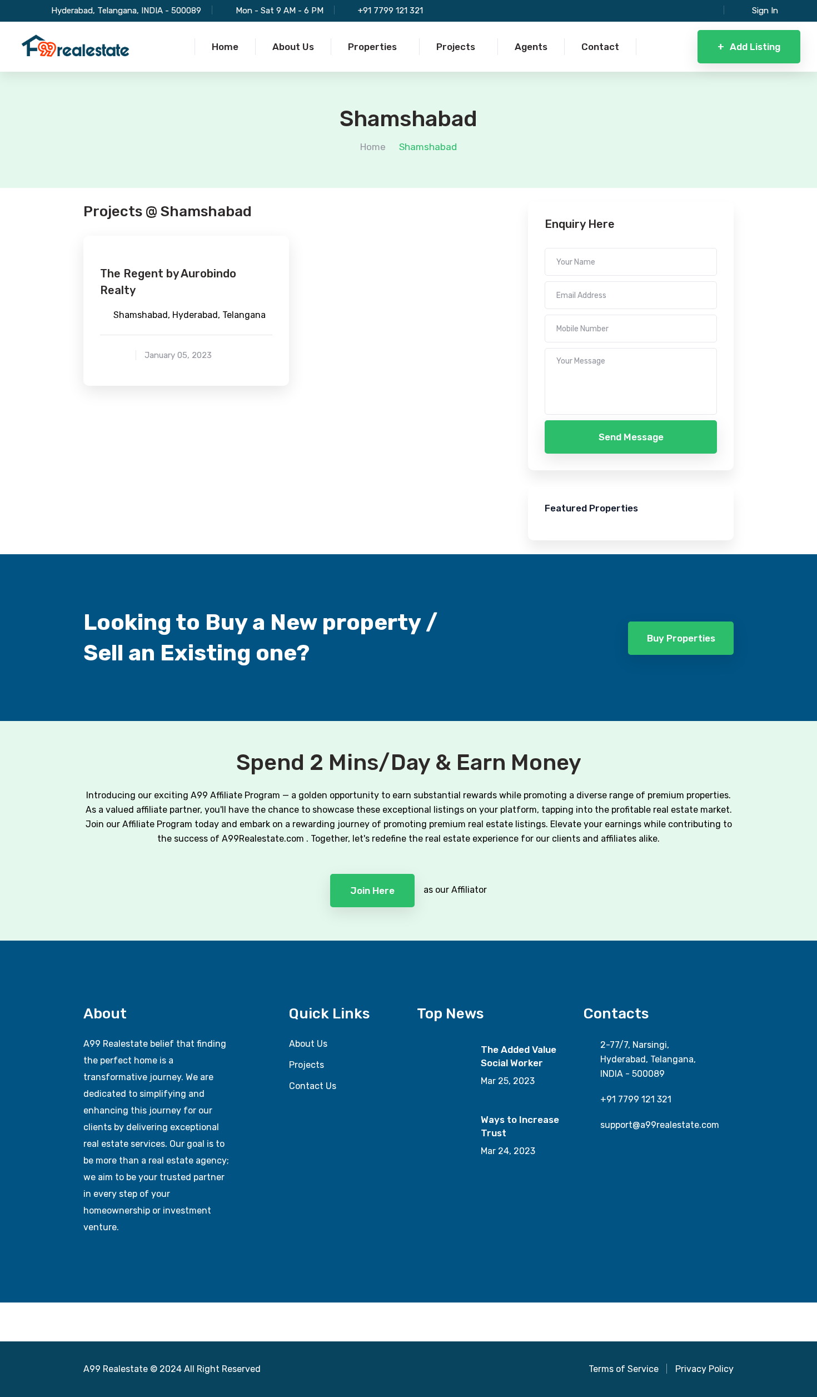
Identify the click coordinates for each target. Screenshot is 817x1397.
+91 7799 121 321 (390, 11)
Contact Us (312, 1086)
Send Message (631, 437)
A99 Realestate (115, 1369)
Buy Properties (681, 638)
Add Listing (749, 47)
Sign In (765, 11)
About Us (308, 1043)
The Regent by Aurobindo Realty (168, 282)
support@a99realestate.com (659, 1125)
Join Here (372, 890)
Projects (306, 1065)
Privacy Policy (704, 1369)
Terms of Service (624, 1369)
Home (373, 146)
